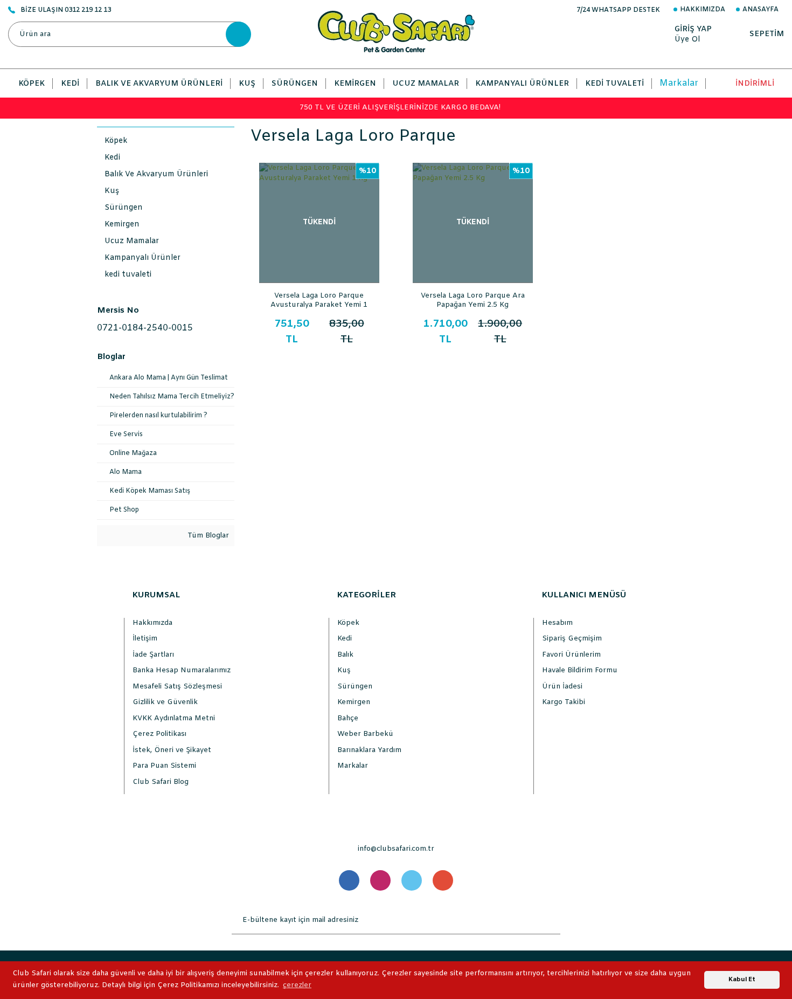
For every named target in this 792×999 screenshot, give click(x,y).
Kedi (344, 638)
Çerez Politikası (159, 734)
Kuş (344, 670)
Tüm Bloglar (207, 535)
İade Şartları (153, 654)
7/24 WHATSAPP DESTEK (618, 10)
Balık (345, 654)
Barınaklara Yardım (369, 750)
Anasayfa (760, 9)
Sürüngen (354, 686)
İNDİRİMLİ (754, 84)
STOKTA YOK (319, 272)
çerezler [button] (297, 985)
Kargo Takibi (563, 702)
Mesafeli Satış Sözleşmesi (177, 686)
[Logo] (396, 31)
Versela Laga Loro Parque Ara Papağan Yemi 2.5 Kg (473, 299)
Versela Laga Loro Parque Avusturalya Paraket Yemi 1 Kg (318, 299)
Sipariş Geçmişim (572, 638)
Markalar (678, 83)
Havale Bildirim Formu (579, 670)
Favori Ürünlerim (571, 654)
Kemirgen (353, 702)
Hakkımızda (702, 9)
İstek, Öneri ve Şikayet (172, 750)
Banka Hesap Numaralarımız (182, 670)
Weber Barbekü (365, 734)
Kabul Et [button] (741, 979)
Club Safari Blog (161, 782)
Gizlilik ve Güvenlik (165, 702)
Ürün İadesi (562, 686)
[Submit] (549, 920)
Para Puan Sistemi (164, 765)
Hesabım (557, 623)
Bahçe (347, 718)
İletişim (145, 638)
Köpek (348, 623)
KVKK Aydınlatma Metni (174, 718)
